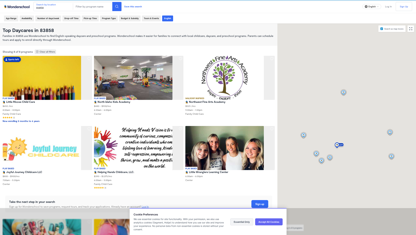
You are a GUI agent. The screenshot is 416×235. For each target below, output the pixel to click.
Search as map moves (394, 29)
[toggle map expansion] (411, 28)
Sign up (259, 203)
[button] (339, 146)
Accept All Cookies (268, 221)
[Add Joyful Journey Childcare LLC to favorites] (89, 129)
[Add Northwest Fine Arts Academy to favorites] (272, 59)
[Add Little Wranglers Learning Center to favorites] (272, 129)
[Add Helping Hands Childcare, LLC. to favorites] (180, 129)
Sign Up (404, 6)
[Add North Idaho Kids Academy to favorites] (180, 59)
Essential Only (242, 221)
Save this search (133, 6)
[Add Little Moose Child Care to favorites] (89, 59)
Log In (388, 6)
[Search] (116, 6)
